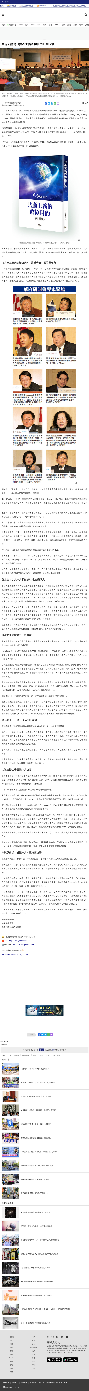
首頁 (3, 25)
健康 (81, 25)
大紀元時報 (56, 1055)
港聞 (33, 25)
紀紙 (33, 1351)
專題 (11, 1365)
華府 (34, 1055)
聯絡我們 (15, 1382)
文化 (87, 25)
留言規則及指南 (4, 1044)
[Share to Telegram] (52, 103)
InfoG (57, 25)
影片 (11, 1340)
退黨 (47, 1055)
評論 (69, 25)
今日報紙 (11, 1337)
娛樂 (33, 1361)
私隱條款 (33, 1382)
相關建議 (6, 1382)
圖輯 (33, 1365)
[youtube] (66, 1336)
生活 (75, 25)
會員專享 (13, 25)
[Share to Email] (58, 103)
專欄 (63, 25)
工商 (33, 1368)
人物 (11, 1372)
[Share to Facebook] (46, 103)
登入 (41, 1050)
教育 (33, 1358)
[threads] (57, 1336)
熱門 (27, 25)
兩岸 (38, 25)
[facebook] (52, 1336)
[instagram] (47, 1336)
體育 (33, 1354)
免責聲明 (24, 1382)
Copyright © (43, 1382)
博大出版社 (26, 1055)
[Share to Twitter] (49, 103)
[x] (62, 1336)
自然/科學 (33, 1347)
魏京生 (16, 1055)
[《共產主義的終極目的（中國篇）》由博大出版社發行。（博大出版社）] (44, 195)
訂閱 (53, 1050)
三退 (9, 1055)
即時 (21, 25)
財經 (50, 25)
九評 (41, 1055)
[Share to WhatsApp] (55, 103)
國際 (44, 25)
